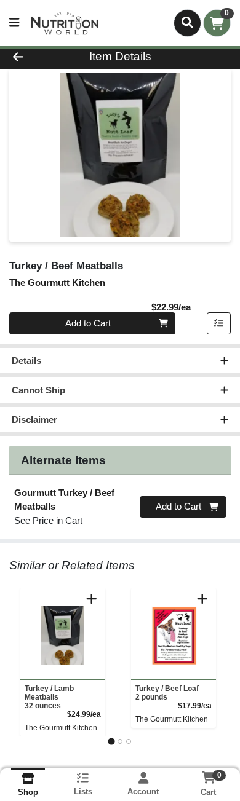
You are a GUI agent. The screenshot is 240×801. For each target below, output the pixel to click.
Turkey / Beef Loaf (167, 692)
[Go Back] (37, 57)
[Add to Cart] (91, 599)
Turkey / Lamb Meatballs (49, 697)
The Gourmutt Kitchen (61, 728)
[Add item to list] (219, 323)
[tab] (111, 741)
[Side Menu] (14, 23)
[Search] (187, 22)
